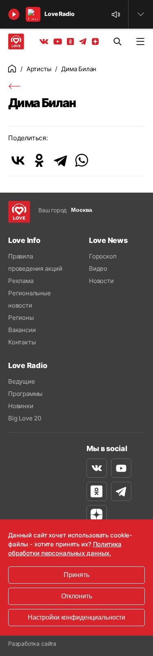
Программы (25, 394)
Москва (81, 210)
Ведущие (21, 381)
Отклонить (76, 596)
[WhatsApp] (81, 160)
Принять (76, 574)
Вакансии (21, 330)
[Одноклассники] (39, 160)
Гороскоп (102, 256)
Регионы (21, 317)
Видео (98, 268)
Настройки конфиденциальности (76, 617)
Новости (101, 281)
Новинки (20, 406)
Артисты (39, 69)
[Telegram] (60, 160)
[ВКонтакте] (18, 160)
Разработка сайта (32, 643)
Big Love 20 (24, 418)
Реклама (20, 281)
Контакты (21, 342)
